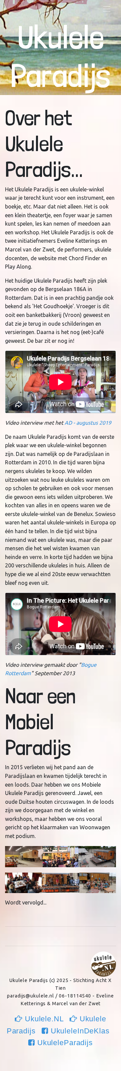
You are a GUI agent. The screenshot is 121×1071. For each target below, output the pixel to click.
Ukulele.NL (44, 1019)
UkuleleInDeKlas (80, 1031)
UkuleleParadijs (64, 1042)
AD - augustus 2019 (88, 423)
